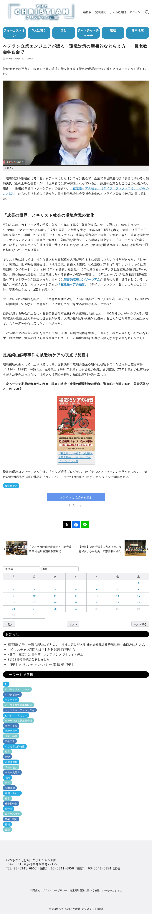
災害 (7, 782)
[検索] (147, 12)
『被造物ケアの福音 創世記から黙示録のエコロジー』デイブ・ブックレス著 (75, 457)
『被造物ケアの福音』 (73, 284)
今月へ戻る (140, 624)
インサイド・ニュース (17, 689)
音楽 (7, 829)
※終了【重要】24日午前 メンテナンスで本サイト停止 (45, 654)
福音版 (87, 12)
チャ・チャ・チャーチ (88, 32)
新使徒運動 (11, 762)
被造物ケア (11, 485)
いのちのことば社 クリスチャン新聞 (81, 908)
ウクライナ (11, 699)
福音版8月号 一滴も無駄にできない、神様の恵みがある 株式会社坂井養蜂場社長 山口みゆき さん (76, 644)
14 (117, 596)
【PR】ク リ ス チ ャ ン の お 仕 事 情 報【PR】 (41, 664)
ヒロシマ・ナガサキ (16, 715)
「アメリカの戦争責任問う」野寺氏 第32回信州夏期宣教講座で (51, 548)
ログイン (135, 12)
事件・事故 (11, 725)
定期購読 (100, 12)
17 (34, 602)
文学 (7, 756)
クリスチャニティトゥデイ (20, 710)
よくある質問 (118, 12)
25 (55, 608)
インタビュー (12, 694)
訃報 (7, 824)
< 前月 (9, 624)
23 (13, 608)
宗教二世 (10, 741)
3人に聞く (39, 30)
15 (138, 596)
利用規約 (35, 890)
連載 (113, 30)
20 (96, 602)
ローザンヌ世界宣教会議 (18, 720)
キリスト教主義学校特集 (18, 705)
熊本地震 (138, 30)
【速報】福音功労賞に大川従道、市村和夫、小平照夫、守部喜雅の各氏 (100, 548)
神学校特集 (11, 803)
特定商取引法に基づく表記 (85, 890)
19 (76, 602)
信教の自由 (11, 731)
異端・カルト (12, 793)
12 (76, 596)
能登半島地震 (12, 814)
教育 (7, 751)
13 (96, 596)
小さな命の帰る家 (15, 746)
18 (55, 602)
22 (138, 602)
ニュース (29, 58)
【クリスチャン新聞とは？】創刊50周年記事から (41, 649)
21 (117, 602)
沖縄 (7, 777)
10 (34, 596)
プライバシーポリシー (54, 890)
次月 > (73, 624)
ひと (64, 30)
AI (6, 684)
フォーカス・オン (14, 32)
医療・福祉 (11, 736)
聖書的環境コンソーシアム (82, 279)
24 (34, 608)
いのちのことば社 (112, 890)
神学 (7, 798)
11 (55, 596)
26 (76, 608)
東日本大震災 (12, 772)
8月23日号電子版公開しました (29, 659)
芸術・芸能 (11, 819)
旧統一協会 (11, 767)
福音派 (8, 808)
